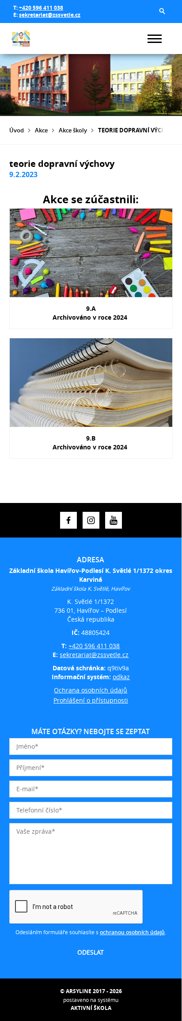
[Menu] (155, 38)
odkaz (121, 677)
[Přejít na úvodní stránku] (35, 38)
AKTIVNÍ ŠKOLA (91, 1008)
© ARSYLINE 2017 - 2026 (91, 991)
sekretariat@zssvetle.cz (49, 15)
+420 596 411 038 (41, 8)
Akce (41, 130)
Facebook (68, 520)
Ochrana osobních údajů (90, 690)
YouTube (113, 520)
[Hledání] (162, 11)
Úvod (16, 130)
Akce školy (73, 130)
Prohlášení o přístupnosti (90, 700)
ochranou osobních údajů (132, 932)
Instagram (91, 520)
